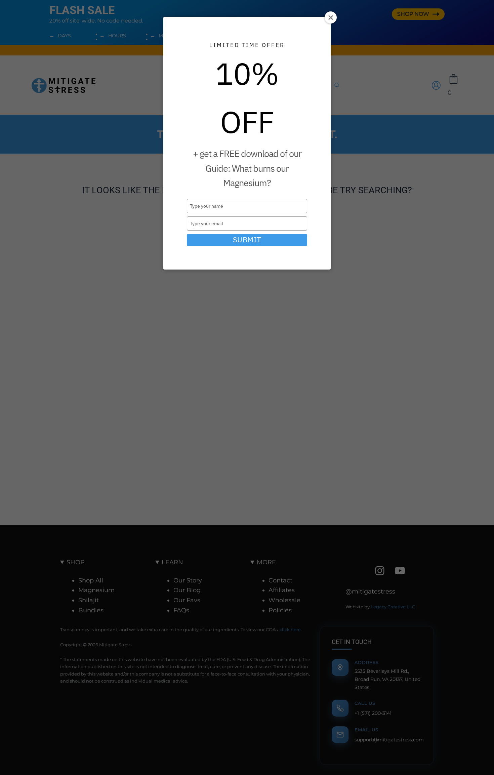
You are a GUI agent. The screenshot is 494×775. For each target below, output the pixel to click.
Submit (247, 239)
